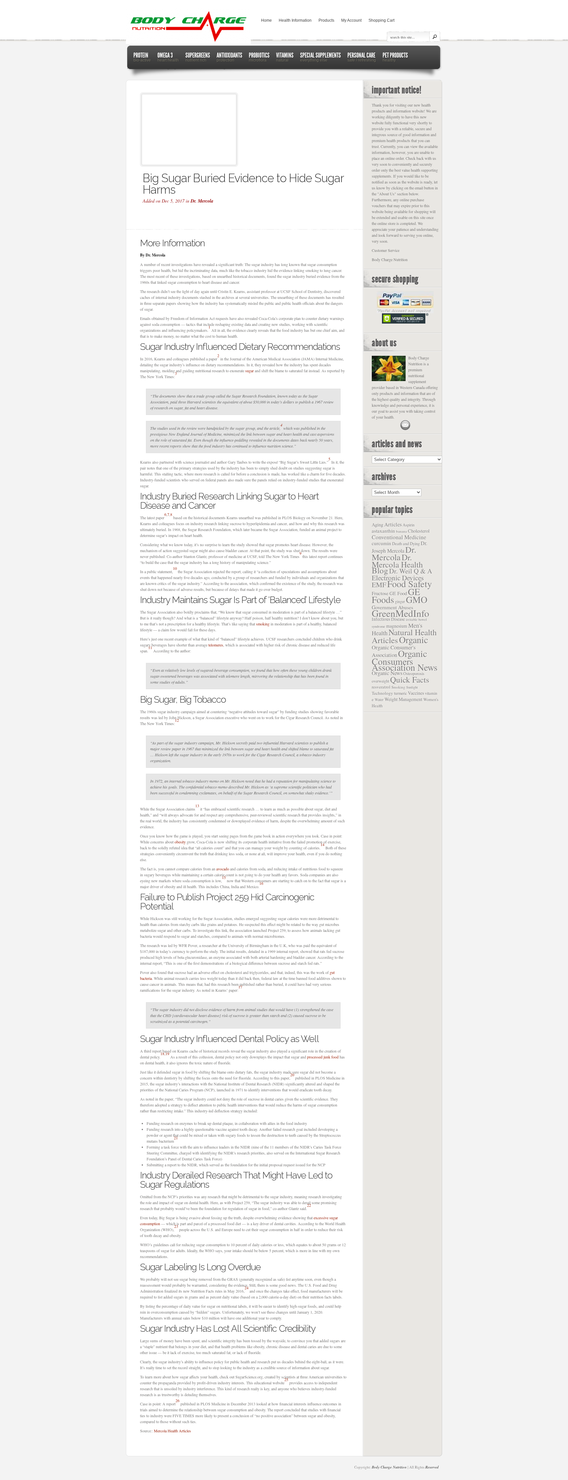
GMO (416, 599)
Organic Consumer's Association (393, 651)
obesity (180, 841)
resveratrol (381, 687)
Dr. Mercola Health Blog (397, 564)
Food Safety (409, 583)
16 (261, 883)
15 (224, 877)
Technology (382, 693)
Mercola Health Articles (172, 1430)
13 (197, 805)
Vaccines (416, 693)
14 (322, 844)
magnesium (396, 626)
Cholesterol (419, 531)
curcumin (381, 543)
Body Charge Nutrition (389, 1467)
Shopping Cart (381, 20)
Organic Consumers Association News (405, 660)
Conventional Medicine (399, 537)
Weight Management (403, 699)
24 (246, 1287)
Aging (377, 525)
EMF (379, 584)
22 (309, 1205)
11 (150, 647)
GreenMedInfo (400, 613)
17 (240, 986)
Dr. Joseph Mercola (399, 547)
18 (162, 1053)
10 (175, 568)
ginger (400, 601)
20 (292, 1074)
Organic (413, 639)
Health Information (295, 20)
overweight (380, 681)
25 (286, 1379)
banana (401, 531)
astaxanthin (383, 530)
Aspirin (408, 524)
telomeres (215, 644)
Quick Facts (409, 679)
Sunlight (412, 687)
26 (177, 1400)
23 (176, 1226)
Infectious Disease (388, 619)
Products (326, 20)
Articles (393, 524)
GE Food (398, 593)
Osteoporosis (413, 673)
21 (176, 1137)
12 (177, 720)
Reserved (432, 1467)
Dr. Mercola (202, 201)
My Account (351, 20)
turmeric (400, 693)
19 (167, 1053)
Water (379, 699)
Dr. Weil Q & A (410, 570)
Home (266, 20)
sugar (249, 370)
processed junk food (323, 1056)
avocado (222, 868)
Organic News (387, 673)
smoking (263, 623)
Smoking (398, 687)
